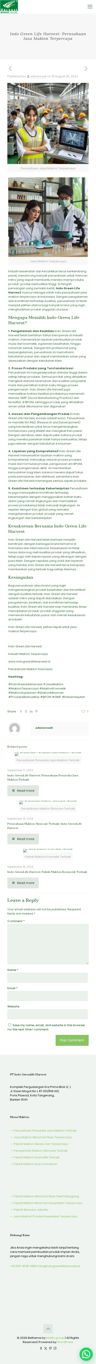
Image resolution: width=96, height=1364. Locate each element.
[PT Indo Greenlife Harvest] (9, 6)
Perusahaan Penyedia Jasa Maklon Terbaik (45, 1130)
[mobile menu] (90, 6)
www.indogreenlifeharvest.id (29, 661)
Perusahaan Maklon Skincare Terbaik (40, 1151)
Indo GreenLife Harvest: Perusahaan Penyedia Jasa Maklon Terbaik (42, 777)
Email (12, 988)
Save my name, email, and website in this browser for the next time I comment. (46, 1027)
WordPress (65, 1342)
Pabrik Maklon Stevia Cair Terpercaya (40, 1144)
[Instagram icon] (55, 1348)
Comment (16, 921)
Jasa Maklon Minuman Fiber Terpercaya (42, 1137)
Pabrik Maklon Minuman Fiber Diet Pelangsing (46, 1196)
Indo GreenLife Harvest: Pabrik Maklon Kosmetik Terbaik (47, 872)
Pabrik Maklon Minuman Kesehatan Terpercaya (47, 1203)
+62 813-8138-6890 (23, 1266)
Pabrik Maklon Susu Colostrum (35, 1164)
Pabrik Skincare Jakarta (30, 1210)
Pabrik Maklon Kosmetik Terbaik (36, 1157)
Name (13, 970)
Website (13, 1006)
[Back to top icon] (48, 1328)
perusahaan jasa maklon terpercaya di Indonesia (47, 294)
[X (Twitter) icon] (45, 1348)
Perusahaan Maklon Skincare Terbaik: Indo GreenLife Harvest (44, 826)
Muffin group (55, 1338)
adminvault (38, 76)
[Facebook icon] (41, 1348)
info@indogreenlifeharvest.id (59, 1266)
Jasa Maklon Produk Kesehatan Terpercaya (45, 1216)
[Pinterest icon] (50, 1348)
